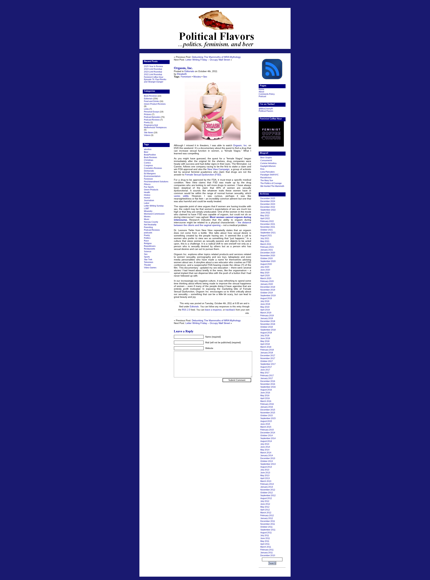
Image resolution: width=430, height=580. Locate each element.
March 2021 (265, 244)
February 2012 (267, 515)
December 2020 (267, 253)
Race (146, 241)
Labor (146, 203)
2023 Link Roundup (153, 72)
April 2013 (265, 478)
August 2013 (266, 467)
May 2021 (264, 241)
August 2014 (266, 441)
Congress (148, 165)
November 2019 (267, 290)
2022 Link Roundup (153, 74)
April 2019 (265, 310)
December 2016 (267, 381)
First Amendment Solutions (156, 181)
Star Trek (148, 259)
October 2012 (266, 492)
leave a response (213, 309)
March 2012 (265, 512)
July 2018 (264, 335)
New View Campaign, (218, 169)
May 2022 (264, 215)
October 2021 (266, 230)
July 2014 (264, 444)
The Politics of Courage (271, 183)
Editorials (148, 98)
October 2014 (266, 435)
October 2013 (266, 461)
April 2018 (265, 344)
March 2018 (265, 347)
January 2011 (266, 552)
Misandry (148, 211)
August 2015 (266, 421)
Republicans (150, 246)
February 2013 (267, 484)
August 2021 (266, 235)
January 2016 (266, 407)
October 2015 (266, 415)
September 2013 (268, 464)
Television (148, 262)
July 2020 (264, 267)
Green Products (151, 190)
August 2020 (266, 264)
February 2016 (267, 404)
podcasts (148, 233)
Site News (148, 132)
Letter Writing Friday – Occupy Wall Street (207, 59)
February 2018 (267, 350)
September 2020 (268, 261)
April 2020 (265, 275)
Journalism (149, 200)
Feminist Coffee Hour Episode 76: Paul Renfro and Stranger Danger (155, 79)
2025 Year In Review (153, 66)
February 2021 (267, 247)
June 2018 (265, 338)
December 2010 (267, 555)
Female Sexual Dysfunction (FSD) (203, 174)
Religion (148, 243)
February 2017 (267, 375)
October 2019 (266, 293)
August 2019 (266, 298)
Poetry (147, 122)
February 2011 (267, 550)
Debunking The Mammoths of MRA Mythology (216, 57)
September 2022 (268, 210)
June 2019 (265, 304)
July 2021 (264, 238)
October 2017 (266, 361)
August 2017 (266, 367)
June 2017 (265, 370)
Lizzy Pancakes (267, 172)
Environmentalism (152, 176)
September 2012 (268, 495)
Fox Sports (149, 187)
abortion (148, 149)
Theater (147, 265)
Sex (145, 254)
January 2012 (266, 518)
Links (146, 109)
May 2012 (264, 507)
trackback (230, 309)
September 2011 (267, 530)
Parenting (148, 227)
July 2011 (264, 535)
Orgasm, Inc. (183, 68)
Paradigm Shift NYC (269, 175)
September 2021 (268, 233)
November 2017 (267, 358)
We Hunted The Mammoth (272, 186)
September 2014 (268, 438)
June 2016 (265, 392)
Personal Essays (151, 112)
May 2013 (264, 475)
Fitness (147, 184)
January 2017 (266, 378)
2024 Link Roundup (153, 69)
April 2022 (265, 218)
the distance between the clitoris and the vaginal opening (212, 223)
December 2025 (267, 198)
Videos (147, 135)
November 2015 (267, 412)
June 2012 (265, 504)
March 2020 (265, 278)
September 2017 (268, 364)
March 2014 (265, 452)
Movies (147, 216)
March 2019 (265, 313)
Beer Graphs (266, 157)
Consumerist (266, 160)
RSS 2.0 (186, 309)
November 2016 (267, 384)
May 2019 (264, 307)
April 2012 (265, 510)
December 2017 (267, 355)
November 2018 (267, 324)
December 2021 (267, 224)
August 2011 (266, 532)
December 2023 (267, 204)
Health (147, 192)
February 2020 (267, 281)
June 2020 (265, 270)
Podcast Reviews (152, 120)
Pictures (147, 114)
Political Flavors (215, 28)
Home (261, 89)
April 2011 (265, 544)
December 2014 (267, 432)
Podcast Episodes (152, 117)
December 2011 (267, 521)
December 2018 (267, 321)
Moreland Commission (154, 214)
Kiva (262, 169)
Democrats (149, 171)
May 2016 (264, 395)
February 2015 (267, 430)
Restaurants (149, 249)
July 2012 (264, 501)
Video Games (150, 267)
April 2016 (265, 398)
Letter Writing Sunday (154, 206)
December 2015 (267, 410)
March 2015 (265, 427)
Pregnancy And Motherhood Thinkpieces (155, 126)
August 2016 (266, 390)
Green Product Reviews (155, 104)
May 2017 (264, 372)
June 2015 (265, 424)
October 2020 (266, 258)
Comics (147, 163)
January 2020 (266, 284)
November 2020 (267, 255)
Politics (147, 238)
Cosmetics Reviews (153, 168)
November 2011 (267, 524)
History (147, 195)
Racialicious (266, 177)
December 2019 (267, 287)
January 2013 (266, 487)
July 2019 (264, 301)
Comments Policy (267, 94)
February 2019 (267, 315)
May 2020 (264, 273)
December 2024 (267, 201)
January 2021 (266, 250)
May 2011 (264, 541)
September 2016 (268, 387)
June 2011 (265, 538)
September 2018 (268, 330)
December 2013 (267, 458)
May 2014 (264, 450)
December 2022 (267, 207)
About (261, 92)
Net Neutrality (150, 224)
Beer (146, 152)
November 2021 (267, 227)
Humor (147, 198)
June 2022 (265, 213)
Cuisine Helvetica (268, 163)
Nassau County (151, 222)
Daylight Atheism (268, 166)
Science (147, 251)
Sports (147, 257)
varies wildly (181, 196)
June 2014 (265, 447)
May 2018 (264, 341)
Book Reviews (150, 96)
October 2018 (266, 327)
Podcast (262, 96)
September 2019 (268, 295)
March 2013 (265, 481)
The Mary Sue (266, 180)
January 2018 (266, 352)
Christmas (148, 160)
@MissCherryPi (266, 109)
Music (146, 219)
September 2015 (268, 418)
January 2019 (266, 318)
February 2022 (267, 221)
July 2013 (264, 470)
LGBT (146, 208)
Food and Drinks (151, 101)
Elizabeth (182, 74)
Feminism (148, 179)
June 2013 (265, 472)
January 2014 (266, 455)
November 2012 (267, 490)
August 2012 (266, 498)
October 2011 (266, 527)
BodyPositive (150, 155)
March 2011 (265, 547)
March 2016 (265, 401)
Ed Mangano (150, 173)
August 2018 (266, 333)
